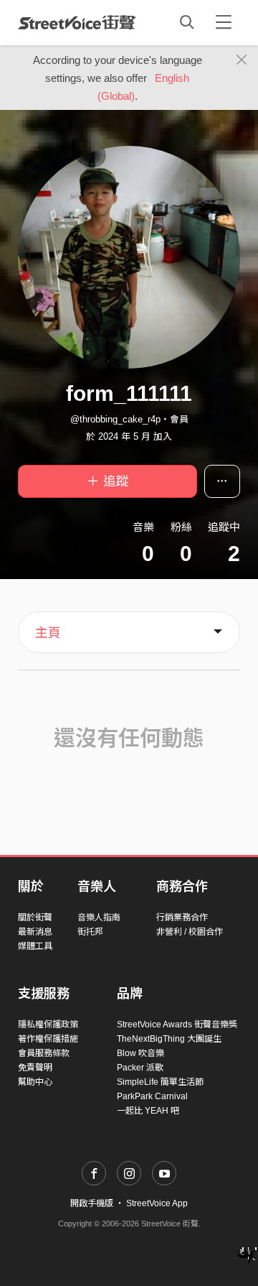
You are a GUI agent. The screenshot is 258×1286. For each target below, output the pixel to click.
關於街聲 (35, 917)
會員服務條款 (44, 1053)
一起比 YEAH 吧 (148, 1111)
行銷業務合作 (182, 917)
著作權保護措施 (48, 1039)
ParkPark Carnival (152, 1096)
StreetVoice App (157, 1203)
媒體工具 (35, 946)
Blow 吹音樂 (140, 1053)
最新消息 (35, 932)
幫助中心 (35, 1082)
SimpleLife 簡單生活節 (160, 1082)
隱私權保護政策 (48, 1024)
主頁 (48, 633)
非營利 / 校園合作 (189, 932)
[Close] (242, 60)
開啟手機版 (91, 1203)
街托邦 (90, 932)
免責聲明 (35, 1068)
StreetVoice (77, 22)
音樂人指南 (98, 917)
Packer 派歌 (140, 1068)
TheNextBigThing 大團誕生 (169, 1039)
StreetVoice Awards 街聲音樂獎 (177, 1024)
